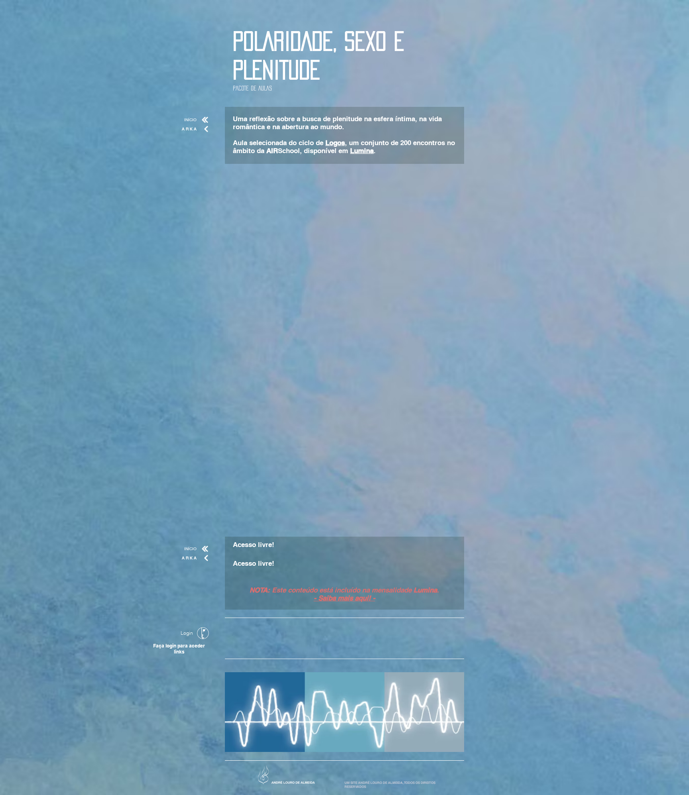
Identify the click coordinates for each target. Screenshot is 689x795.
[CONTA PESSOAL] (203, 633)
